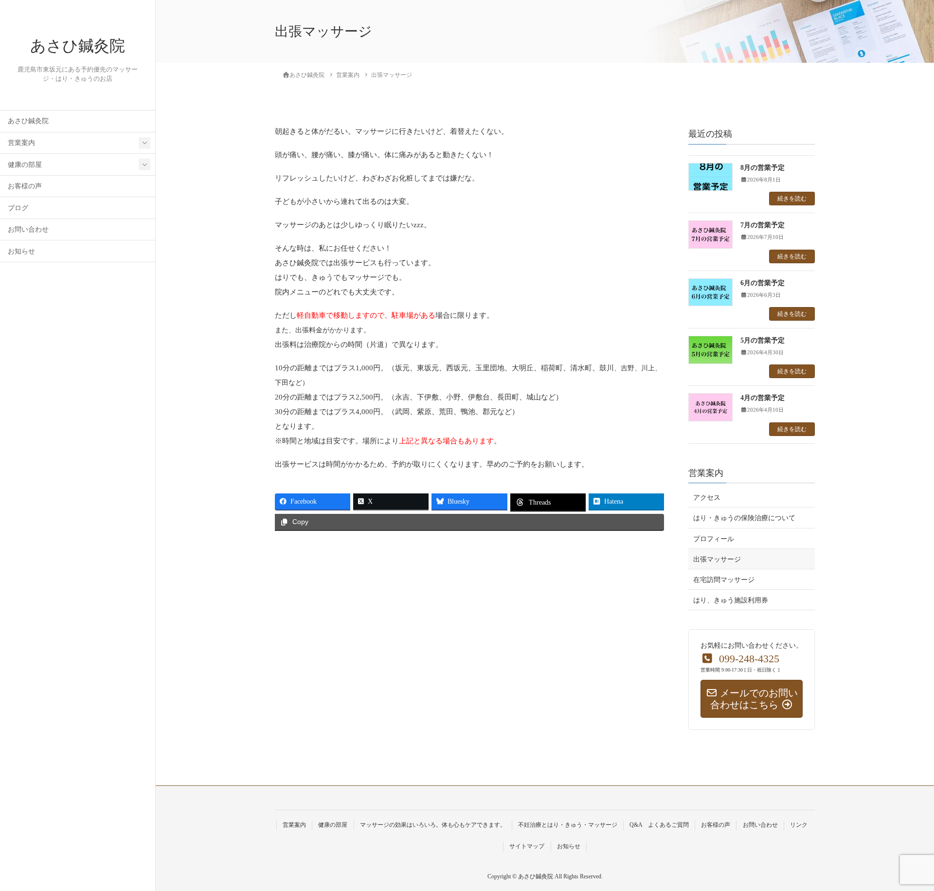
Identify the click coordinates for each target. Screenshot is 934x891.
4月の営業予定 (762, 397)
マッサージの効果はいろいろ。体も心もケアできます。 (433, 824)
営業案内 (21, 142)
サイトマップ (526, 846)
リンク (799, 824)
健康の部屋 (25, 164)
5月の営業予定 (762, 340)
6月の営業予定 (762, 283)
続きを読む (792, 198)
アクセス (706, 497)
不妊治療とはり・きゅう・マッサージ (567, 824)
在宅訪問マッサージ (723, 579)
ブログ (18, 208)
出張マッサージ (717, 559)
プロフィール (713, 539)
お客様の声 (25, 186)
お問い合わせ (28, 229)
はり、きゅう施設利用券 (730, 600)
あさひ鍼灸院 (77, 46)
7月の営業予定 (762, 225)
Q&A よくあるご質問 (659, 824)
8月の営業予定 (762, 167)
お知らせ (21, 251)
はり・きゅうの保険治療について (744, 518)
